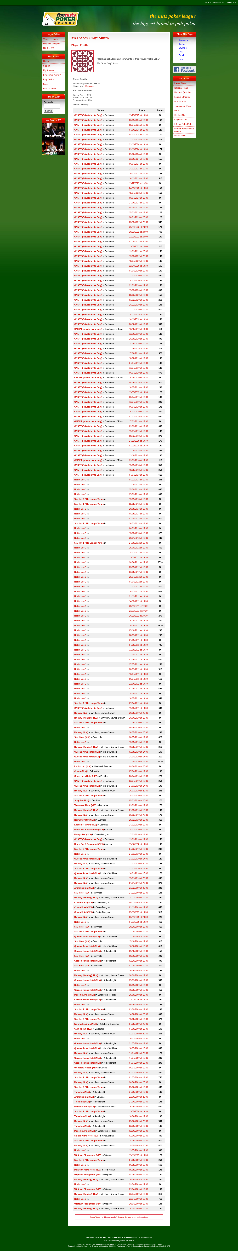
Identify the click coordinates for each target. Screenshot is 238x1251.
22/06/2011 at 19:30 (138, 684)
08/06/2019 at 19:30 (138, 382)
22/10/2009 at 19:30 (138, 931)
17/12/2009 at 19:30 (138, 893)
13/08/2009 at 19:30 (138, 1019)
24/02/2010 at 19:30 (138, 825)
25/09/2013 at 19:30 (138, 489)
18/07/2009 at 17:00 (138, 1048)
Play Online (48, 79)
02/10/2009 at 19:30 (138, 961)
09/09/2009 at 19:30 (138, 1004)
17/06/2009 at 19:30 (138, 1102)
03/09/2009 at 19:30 (138, 1009)
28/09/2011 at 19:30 (138, 635)
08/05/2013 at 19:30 (138, 514)
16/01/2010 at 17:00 (138, 873)
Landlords (141, 1244)
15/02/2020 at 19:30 (138, 290)
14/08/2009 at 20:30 (138, 1014)
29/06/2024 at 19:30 (138, 154)
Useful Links (180, 135)
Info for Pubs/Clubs (183, 124)
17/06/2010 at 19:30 (138, 722)
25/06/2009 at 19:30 (138, 1087)
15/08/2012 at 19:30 (138, 548)
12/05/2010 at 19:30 (138, 742)
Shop (45, 84)
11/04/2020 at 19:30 (138, 266)
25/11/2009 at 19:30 (138, 912)
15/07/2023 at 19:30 (138, 193)
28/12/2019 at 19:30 (138, 305)
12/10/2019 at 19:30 (138, 334)
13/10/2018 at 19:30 (138, 455)
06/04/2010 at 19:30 (138, 776)
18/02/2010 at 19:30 (138, 829)
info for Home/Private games (184, 129)
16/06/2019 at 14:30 (138, 377)
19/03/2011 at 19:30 (138, 708)
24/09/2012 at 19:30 (138, 543)
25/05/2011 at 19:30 (138, 693)
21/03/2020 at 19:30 (138, 275)
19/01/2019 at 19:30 (138, 431)
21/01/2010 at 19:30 (138, 868)
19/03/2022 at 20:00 (138, 251)
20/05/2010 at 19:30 (138, 737)
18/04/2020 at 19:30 (138, 261)
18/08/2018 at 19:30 (138, 470)
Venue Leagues (50, 39)
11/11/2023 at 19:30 (138, 183)
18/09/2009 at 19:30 (138, 990)
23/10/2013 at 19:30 (138, 484)
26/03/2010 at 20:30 (138, 791)
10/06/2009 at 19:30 (138, 1116)
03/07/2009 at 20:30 (138, 1072)
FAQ (176, 110)
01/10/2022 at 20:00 (138, 241)
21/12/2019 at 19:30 (138, 309)
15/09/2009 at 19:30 (138, 995)
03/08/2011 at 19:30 (138, 659)
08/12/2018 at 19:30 (138, 436)
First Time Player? (52, 75)
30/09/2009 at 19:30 (138, 970)
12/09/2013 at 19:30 (138, 499)
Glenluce (89, 86)
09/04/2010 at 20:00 (138, 766)
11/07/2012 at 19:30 (138, 557)
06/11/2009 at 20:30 (138, 917)
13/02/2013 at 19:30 (138, 533)
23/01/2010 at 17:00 (138, 859)
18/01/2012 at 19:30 (138, 591)
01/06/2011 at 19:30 (138, 688)
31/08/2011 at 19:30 (138, 650)
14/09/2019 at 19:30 (138, 343)
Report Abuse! (95, 1217)
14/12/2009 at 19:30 (138, 897)
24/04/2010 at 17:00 (138, 756)
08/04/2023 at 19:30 (138, 207)
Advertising (132, 1244)
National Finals (181, 88)
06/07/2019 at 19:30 (138, 373)
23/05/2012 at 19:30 (138, 567)
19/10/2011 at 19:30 (138, 625)
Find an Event (49, 88)
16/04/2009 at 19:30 (138, 1208)
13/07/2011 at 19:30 (138, 674)
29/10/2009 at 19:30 (138, 927)
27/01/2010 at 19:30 (138, 854)
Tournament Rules (182, 106)
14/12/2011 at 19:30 (138, 601)
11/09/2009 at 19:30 (138, 999)
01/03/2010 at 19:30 (138, 810)
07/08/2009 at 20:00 (138, 1024)
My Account (48, 70)
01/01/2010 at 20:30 (138, 883)
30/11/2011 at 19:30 (138, 606)
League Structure (182, 97)
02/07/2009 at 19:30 (138, 1077)
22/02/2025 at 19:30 (138, 139)
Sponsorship (121, 1244)
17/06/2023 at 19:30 (138, 203)
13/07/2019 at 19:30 (138, 368)
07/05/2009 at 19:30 (138, 1160)
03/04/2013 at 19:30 (138, 518)
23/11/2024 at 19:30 (138, 144)
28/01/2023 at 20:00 (138, 217)
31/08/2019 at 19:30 (138, 348)
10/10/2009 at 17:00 (138, 946)
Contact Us (179, 115)
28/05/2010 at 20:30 (138, 732)
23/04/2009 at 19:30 (138, 1194)
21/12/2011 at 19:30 (138, 596)
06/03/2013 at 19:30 (138, 528)
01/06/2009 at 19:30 (138, 1136)
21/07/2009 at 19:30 (138, 1043)
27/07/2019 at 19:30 (138, 363)
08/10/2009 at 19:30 (138, 956)
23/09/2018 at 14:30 (138, 460)
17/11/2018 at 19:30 (138, 441)
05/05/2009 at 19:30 (138, 1170)
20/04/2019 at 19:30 (138, 397)
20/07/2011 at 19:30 (138, 669)
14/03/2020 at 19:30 (138, 280)
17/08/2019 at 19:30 (138, 353)
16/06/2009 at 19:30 (138, 1106)
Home (46, 61)
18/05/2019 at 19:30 (138, 387)
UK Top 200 (48, 48)
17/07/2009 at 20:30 (138, 1053)
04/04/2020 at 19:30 (138, 271)
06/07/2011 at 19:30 (138, 679)
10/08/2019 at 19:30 (138, 358)
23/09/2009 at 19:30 (138, 985)
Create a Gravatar (124, 1217)
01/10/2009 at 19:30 (138, 965)
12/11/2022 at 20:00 (138, 237)
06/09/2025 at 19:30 (138, 120)
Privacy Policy (110, 1244)
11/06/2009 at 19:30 (138, 1111)
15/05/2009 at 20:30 (138, 1145)
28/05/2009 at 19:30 (138, 1140)
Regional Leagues (51, 43)
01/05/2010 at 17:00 (138, 752)
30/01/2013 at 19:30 (138, 538)
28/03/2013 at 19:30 (138, 523)
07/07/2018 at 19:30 (138, 475)
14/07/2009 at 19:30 (138, 1058)
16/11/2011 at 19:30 (138, 616)
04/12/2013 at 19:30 (138, 479)
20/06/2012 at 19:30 (138, 562)
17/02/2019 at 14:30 (138, 421)
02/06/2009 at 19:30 (138, 1131)
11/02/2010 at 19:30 (138, 844)
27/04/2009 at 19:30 (138, 1189)
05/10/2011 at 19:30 (138, 630)
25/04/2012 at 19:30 (138, 577)
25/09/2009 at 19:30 (138, 980)
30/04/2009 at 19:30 (138, 1179)
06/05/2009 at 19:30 (138, 1165)
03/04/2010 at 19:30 (138, 781)
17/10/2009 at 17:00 (138, 936)
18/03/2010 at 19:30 (138, 795)
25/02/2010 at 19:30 (138, 820)
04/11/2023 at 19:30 (138, 188)
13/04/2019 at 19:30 (138, 402)
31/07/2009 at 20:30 (138, 1033)
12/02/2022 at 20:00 (138, 256)
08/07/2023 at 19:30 (138, 198)
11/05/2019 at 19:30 (138, 392)
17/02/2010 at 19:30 (138, 834)
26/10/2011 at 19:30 (138, 620)
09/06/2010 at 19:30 (138, 727)
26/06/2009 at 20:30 (138, 1082)
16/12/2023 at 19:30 (138, 178)
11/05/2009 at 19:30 (138, 1155)
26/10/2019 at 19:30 (138, 324)
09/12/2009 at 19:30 (138, 902)
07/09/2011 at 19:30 (138, 645)
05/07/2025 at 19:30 (138, 125)
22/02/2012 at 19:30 (138, 586)
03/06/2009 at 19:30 (138, 1126)
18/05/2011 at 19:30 (138, 698)
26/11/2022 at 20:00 (138, 227)
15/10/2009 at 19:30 (138, 941)
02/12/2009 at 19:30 (138, 907)
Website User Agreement (94, 1244)
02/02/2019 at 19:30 (138, 426)
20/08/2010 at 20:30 (138, 713)
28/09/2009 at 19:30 (138, 975)
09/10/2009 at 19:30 (138, 951)
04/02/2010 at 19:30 (138, 849)
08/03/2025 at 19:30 (138, 134)
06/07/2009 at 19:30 (138, 1068)
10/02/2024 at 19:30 (138, 173)
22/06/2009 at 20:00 (138, 1097)
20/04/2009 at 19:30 (138, 1204)
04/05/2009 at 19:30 (138, 1174)
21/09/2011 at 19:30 (138, 640)
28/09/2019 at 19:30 (138, 339)
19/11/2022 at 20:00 (138, 232)
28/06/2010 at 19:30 (138, 718)
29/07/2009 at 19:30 (138, 1038)
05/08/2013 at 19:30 (138, 504)
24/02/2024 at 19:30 (138, 168)
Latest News (180, 83)
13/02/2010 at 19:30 (138, 839)
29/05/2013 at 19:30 (138, 509)
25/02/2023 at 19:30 (138, 212)
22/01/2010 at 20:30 (138, 863)
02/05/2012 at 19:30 (138, 572)
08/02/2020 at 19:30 (138, 295)
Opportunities (180, 119)
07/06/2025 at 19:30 (138, 130)
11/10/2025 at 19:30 (138, 115)
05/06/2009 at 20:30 (138, 1121)
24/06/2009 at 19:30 (138, 1092)
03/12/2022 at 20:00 (138, 222)
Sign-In (46, 66)
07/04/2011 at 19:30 (138, 703)
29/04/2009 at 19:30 (138, 1184)
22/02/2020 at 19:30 (138, 285)
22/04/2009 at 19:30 (138, 1199)
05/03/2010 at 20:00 (138, 800)
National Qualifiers (183, 92)
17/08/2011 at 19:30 (138, 654)
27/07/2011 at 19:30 (138, 664)
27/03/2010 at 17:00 (138, 786)
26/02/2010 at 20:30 (138, 815)
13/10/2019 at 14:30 (138, 329)
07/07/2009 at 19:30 (138, 1063)
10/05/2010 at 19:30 (138, 747)
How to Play (180, 101)
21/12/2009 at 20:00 (138, 888)
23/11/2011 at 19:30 (138, 611)
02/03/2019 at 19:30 (138, 416)
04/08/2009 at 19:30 (138, 1029)
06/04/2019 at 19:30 (138, 407)
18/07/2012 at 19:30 (138, 552)
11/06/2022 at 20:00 (138, 246)
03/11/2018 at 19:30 (138, 445)
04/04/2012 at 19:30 (138, 582)
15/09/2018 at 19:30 (138, 465)
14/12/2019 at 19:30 (138, 314)
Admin (160, 1244)
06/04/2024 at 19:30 (138, 164)
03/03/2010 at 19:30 (138, 805)
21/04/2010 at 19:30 (138, 761)
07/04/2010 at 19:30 (138, 771)
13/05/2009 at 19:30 (138, 1150)
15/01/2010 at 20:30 (138, 878)
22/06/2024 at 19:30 (138, 159)
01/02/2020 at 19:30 (138, 300)
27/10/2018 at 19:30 (138, 450)
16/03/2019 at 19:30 (138, 411)
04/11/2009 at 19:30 (138, 922)
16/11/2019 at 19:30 (138, 319)
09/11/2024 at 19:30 (138, 149)
